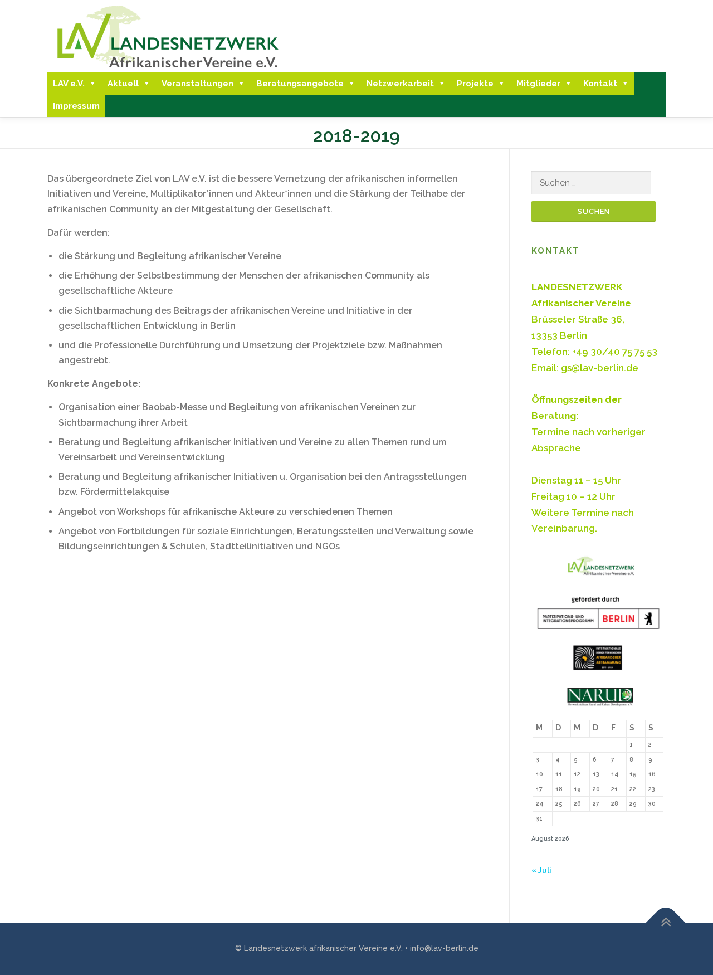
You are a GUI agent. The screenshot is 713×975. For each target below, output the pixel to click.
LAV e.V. (69, 84)
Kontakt (600, 84)
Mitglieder (538, 84)
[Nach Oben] (666, 923)
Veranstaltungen (197, 84)
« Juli (541, 870)
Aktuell (123, 84)
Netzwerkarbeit (400, 84)
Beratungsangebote (300, 84)
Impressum (76, 106)
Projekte (475, 84)
